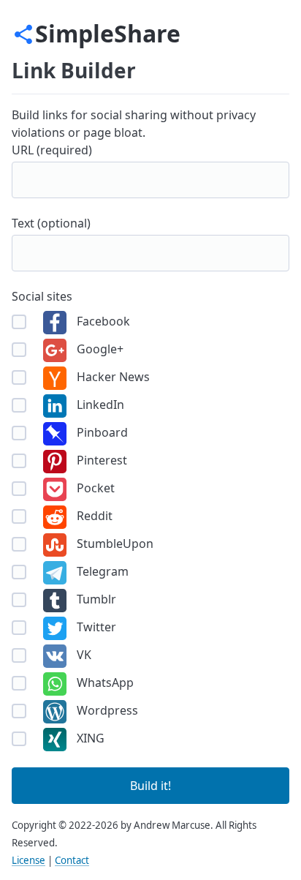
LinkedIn (99, 404)
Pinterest (100, 460)
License (28, 860)
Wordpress (106, 710)
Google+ (98, 349)
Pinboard (101, 432)
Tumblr (95, 599)
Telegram (101, 571)
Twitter (95, 627)
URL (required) (52, 150)
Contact (72, 860)
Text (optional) (51, 223)
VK (82, 655)
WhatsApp (104, 682)
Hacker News (112, 377)
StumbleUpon (113, 543)
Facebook (102, 321)
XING (89, 738)
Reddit (93, 516)
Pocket (94, 488)
